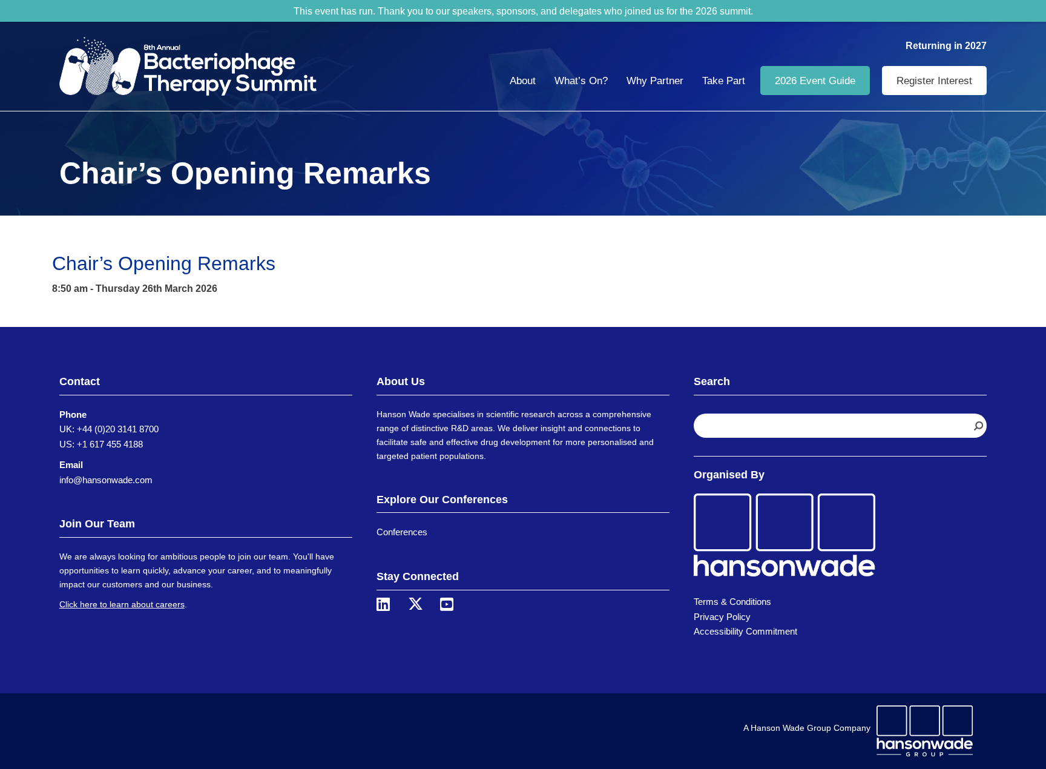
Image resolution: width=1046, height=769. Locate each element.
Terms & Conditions (732, 601)
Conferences (402, 532)
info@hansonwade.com (106, 480)
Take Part (723, 81)
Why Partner (655, 81)
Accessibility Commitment (745, 631)
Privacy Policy (722, 617)
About (523, 81)
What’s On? (581, 81)
